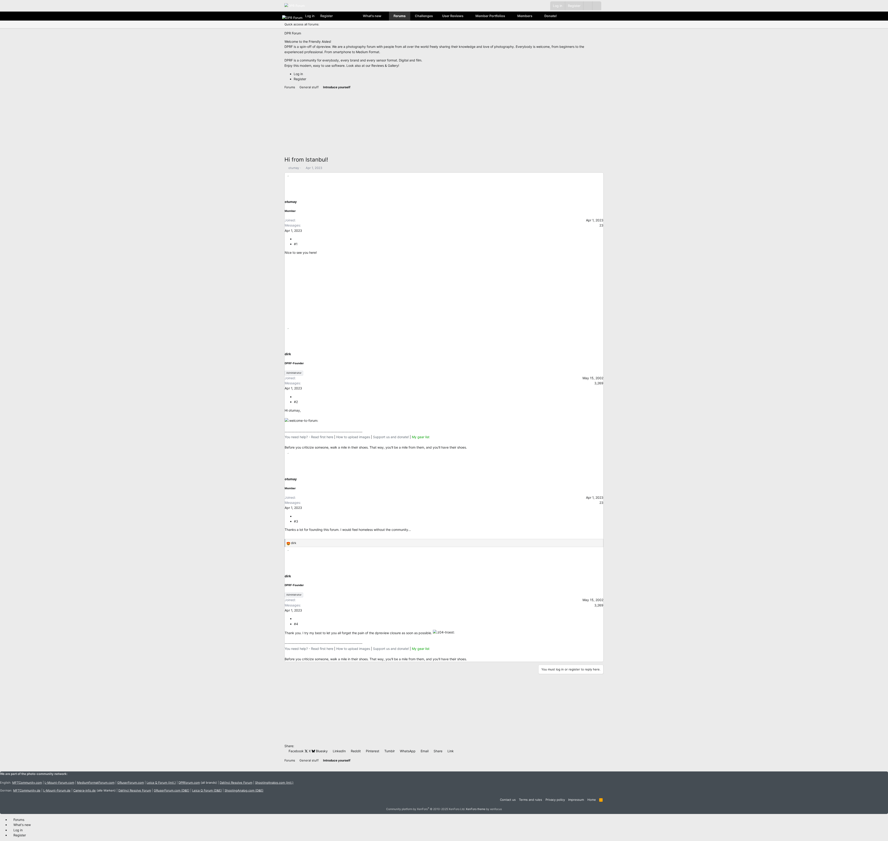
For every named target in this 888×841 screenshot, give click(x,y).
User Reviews (452, 16)
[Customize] (587, 5)
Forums (400, 16)
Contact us (508, 799)
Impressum (576, 799)
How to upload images (353, 437)
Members (524, 16)
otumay (293, 168)
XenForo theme (475, 809)
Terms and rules (530, 799)
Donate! (550, 16)
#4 (296, 624)
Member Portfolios (490, 16)
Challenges (424, 16)
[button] (596, 5)
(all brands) (198, 782)
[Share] (295, 239)
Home (591, 799)
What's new (372, 16)
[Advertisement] (423, 123)
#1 (296, 244)
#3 (296, 521)
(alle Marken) (94, 790)
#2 (296, 402)
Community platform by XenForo (425, 809)
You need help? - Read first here (309, 437)
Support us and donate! (391, 437)
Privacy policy (555, 799)
